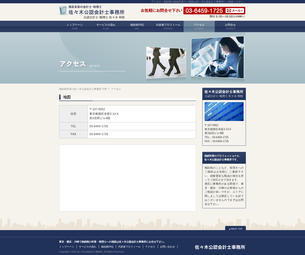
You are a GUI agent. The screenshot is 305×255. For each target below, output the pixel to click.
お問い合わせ (167, 246)
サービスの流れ (105, 26)
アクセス (199, 26)
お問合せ (230, 26)
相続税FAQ (137, 26)
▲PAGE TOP (235, 229)
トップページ (75, 26)
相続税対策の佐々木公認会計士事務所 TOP (83, 89)
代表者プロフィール (168, 26)
